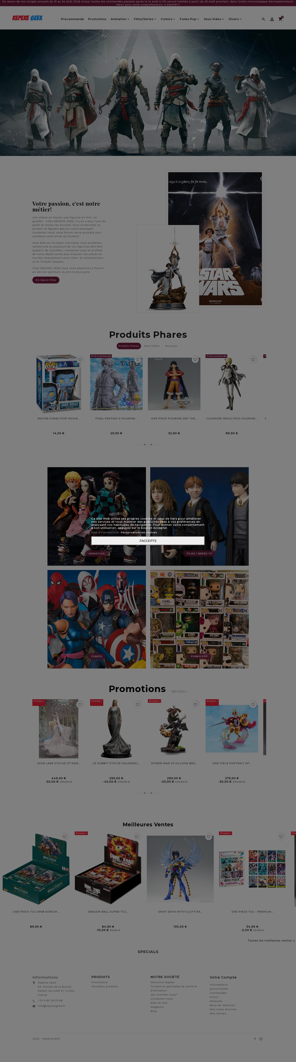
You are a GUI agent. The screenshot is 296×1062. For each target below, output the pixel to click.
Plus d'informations (105, 532)
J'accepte (148, 541)
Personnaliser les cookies (139, 532)
